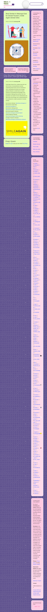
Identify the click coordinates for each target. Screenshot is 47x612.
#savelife (38, 39)
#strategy (35, 66)
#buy (34, 49)
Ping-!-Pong (24, 143)
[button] (13, 4)
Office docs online (36, 149)
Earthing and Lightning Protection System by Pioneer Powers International (10, 70)
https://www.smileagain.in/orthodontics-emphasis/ (16, 119)
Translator (35, 141)
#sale (39, 47)
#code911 (35, 45)
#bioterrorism (35, 41)
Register (7, 143)
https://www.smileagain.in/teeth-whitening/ (14, 116)
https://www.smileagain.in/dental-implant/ (14, 112)
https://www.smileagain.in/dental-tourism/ (14, 109)
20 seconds (35, 83)
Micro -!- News (7, 3)
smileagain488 (17, 21)
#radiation (37, 68)
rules (38, 128)
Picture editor (35, 146)
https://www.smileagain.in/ (21, 103)
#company (35, 55)
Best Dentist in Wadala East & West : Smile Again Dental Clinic (23, 70)
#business (35, 53)
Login (11, 143)
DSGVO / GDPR (36, 564)
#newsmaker (35, 62)
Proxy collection (36, 151)
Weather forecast (36, 144)
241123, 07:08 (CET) (9, 81)
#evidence (38, 57)
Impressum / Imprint (37, 580)
